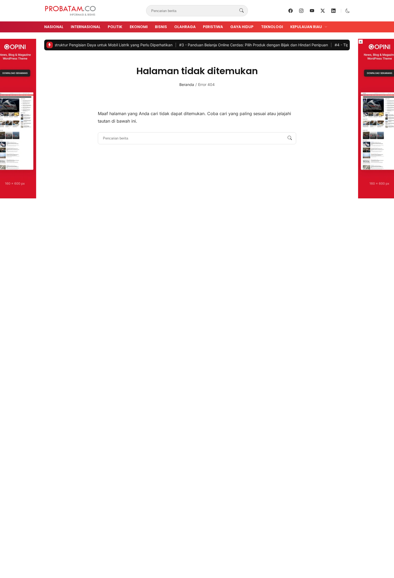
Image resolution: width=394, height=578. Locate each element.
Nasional (54, 26)
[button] (347, 10)
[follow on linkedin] (333, 10)
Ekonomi (139, 26)
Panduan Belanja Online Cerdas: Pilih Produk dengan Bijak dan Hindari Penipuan (242, 45)
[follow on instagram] (301, 10)
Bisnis (161, 26)
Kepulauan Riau (306, 26)
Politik (115, 26)
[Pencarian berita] (241, 10)
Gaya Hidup (242, 26)
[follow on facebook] (290, 10)
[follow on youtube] (312, 10)
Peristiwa (213, 26)
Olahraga (185, 26)
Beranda (186, 84)
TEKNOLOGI (272, 26)
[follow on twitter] (322, 10)
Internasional (86, 26)
